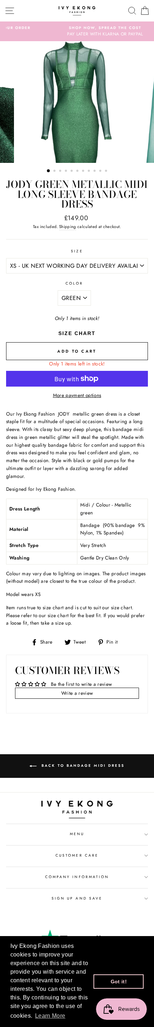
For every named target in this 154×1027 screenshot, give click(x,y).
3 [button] (61, 171)
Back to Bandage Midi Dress (82, 765)
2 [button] (55, 171)
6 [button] (78, 171)
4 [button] (66, 171)
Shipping (67, 226)
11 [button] (107, 171)
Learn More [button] (50, 1016)
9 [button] (95, 171)
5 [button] (72, 171)
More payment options (77, 395)
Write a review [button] (77, 693)
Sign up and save (77, 898)
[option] (77, 31)
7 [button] (84, 171)
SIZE (77, 251)
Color (74, 283)
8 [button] (89, 171)
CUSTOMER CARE (77, 855)
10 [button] (101, 171)
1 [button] (48, 171)
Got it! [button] (119, 981)
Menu (77, 834)
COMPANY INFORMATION (77, 877)
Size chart (77, 333)
